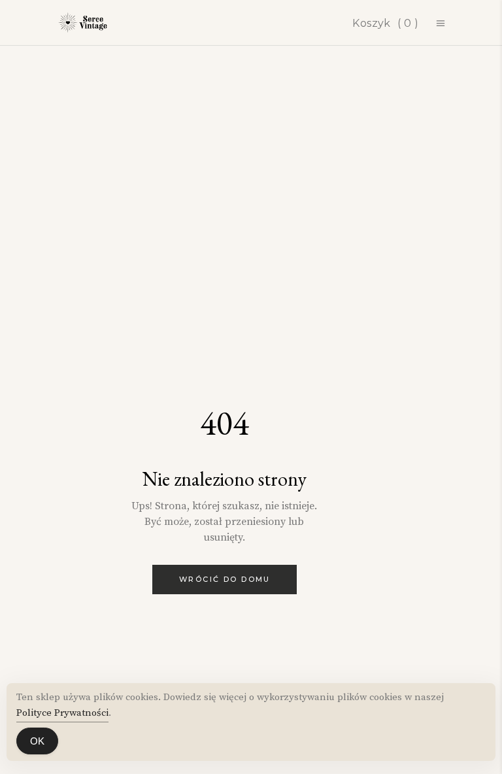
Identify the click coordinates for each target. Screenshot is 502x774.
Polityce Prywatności (62, 713)
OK (37, 741)
